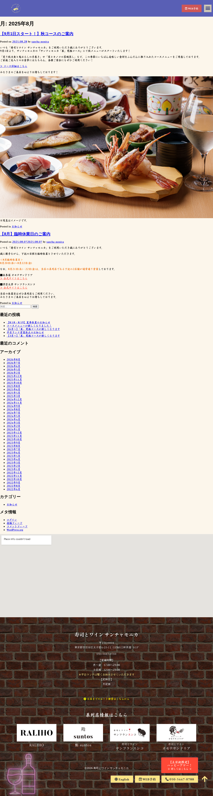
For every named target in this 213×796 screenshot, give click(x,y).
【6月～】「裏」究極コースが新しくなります (33, 329)
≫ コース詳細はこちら (13, 66)
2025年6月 (13, 389)
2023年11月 (14, 435)
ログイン (12, 519)
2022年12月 (14, 472)
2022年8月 (13, 485)
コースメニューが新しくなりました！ (29, 325)
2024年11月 (14, 402)
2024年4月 (13, 419)
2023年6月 (13, 452)
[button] (208, 8)
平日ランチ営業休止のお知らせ (25, 332)
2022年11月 (14, 475)
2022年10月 (14, 479)
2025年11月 (14, 379)
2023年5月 (13, 455)
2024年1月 (13, 429)
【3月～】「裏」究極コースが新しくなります (33, 335)
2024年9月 (13, 406)
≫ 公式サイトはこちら (13, 278)
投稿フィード (14, 523)
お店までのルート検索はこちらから (107, 698)
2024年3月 (13, 422)
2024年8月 (13, 409)
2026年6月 (13, 366)
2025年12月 (14, 376)
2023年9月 (13, 442)
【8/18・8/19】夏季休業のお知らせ (28, 322)
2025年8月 (13, 386)
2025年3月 (13, 396)
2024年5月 (13, 416)
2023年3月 (13, 462)
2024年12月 (14, 399)
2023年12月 (14, 432)
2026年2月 (13, 372)
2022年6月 (13, 489)
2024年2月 (13, 426)
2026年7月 (13, 362)
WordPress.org (15, 529)
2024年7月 (13, 412)
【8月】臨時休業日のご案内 (25, 234)
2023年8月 (13, 445)
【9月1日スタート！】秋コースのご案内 (36, 33)
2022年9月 (13, 482)
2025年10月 (14, 382)
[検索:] (16, 306)
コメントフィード (17, 526)
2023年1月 (13, 469)
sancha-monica (40, 41)
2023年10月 (14, 439)
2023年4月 (13, 459)
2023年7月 (13, 449)
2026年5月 (13, 369)
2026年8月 (13, 359)
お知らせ (17, 226)
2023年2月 (13, 465)
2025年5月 (13, 392)
